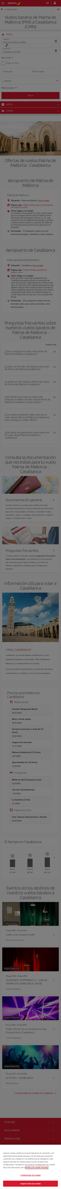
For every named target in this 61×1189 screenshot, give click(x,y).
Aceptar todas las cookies (30, 1183)
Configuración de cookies (30, 1175)
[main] (30, 1167)
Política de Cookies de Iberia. (37, 1167)
